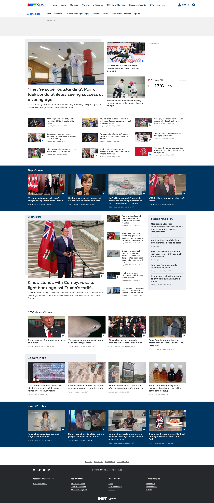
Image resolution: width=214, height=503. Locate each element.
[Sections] (20, 4)
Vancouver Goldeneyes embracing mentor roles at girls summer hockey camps (125, 103)
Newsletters (110, 461)
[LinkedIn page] (49, 469)
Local (63, 5)
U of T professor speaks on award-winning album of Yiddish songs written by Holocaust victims (45, 388)
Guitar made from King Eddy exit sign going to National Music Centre (86, 435)
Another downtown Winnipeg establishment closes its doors (132, 275)
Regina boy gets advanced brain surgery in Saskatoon (44, 435)
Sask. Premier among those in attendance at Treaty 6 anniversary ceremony (166, 343)
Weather (58, 14)
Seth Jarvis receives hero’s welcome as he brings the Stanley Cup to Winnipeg (61, 136)
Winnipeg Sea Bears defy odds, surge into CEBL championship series (60, 121)
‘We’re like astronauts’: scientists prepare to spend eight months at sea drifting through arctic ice (125, 201)
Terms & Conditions (78, 486)
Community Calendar (121, 14)
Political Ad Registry (79, 489)
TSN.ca (111, 489)
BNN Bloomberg (115, 486)
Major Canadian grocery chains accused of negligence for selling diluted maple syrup (165, 388)
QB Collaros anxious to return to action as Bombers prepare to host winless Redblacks (115, 121)
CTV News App (123, 461)
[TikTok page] (39, 469)
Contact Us (98, 461)
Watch (85, 5)
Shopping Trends (137, 5)
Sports (137, 14)
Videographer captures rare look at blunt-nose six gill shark (86, 341)
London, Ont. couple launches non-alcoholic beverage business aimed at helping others (126, 436)
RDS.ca (149, 489)
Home (54, 5)
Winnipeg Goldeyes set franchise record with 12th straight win (61, 150)
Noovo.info (150, 484)
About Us (88, 461)
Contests (96, 14)
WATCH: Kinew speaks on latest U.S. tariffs (167, 199)
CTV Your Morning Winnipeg (77, 14)
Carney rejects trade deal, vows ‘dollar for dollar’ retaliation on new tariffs (133, 290)
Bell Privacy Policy (78, 484)
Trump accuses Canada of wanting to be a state (46, 341)
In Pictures (98, 5)
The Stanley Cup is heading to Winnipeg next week (167, 134)
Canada (74, 5)
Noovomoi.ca (151, 486)
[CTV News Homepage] (36, 4)
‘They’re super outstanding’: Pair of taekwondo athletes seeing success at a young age (65, 94)
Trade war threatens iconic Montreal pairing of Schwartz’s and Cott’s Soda (167, 436)
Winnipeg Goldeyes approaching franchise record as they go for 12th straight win (169, 150)
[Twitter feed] (34, 469)
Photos (106, 14)
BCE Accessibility (40, 484)
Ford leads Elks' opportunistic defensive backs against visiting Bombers (123, 68)
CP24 (110, 484)
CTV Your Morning (116, 5)
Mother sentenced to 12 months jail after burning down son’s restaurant (126, 386)
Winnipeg (34, 216)
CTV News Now (157, 5)
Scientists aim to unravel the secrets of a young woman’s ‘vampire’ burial (86, 386)
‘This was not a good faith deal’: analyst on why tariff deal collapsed (45, 199)
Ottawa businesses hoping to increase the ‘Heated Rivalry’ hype (125, 341)
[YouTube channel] (44, 469)
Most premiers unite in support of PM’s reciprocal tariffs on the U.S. (84, 199)
